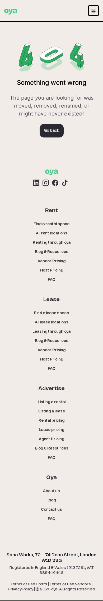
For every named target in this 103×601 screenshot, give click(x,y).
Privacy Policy (20, 589)
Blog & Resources (51, 252)
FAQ (51, 280)
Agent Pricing (51, 439)
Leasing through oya (51, 331)
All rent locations (51, 233)
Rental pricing (51, 420)
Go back (51, 130)
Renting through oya (52, 242)
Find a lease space (51, 313)
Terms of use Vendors (70, 584)
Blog (52, 500)
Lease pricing (51, 430)
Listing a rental (51, 402)
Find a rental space (51, 224)
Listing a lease (51, 411)
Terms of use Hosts (29, 584)
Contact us (51, 509)
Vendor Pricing (51, 261)
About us (51, 491)
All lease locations (51, 322)
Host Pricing (51, 270)
